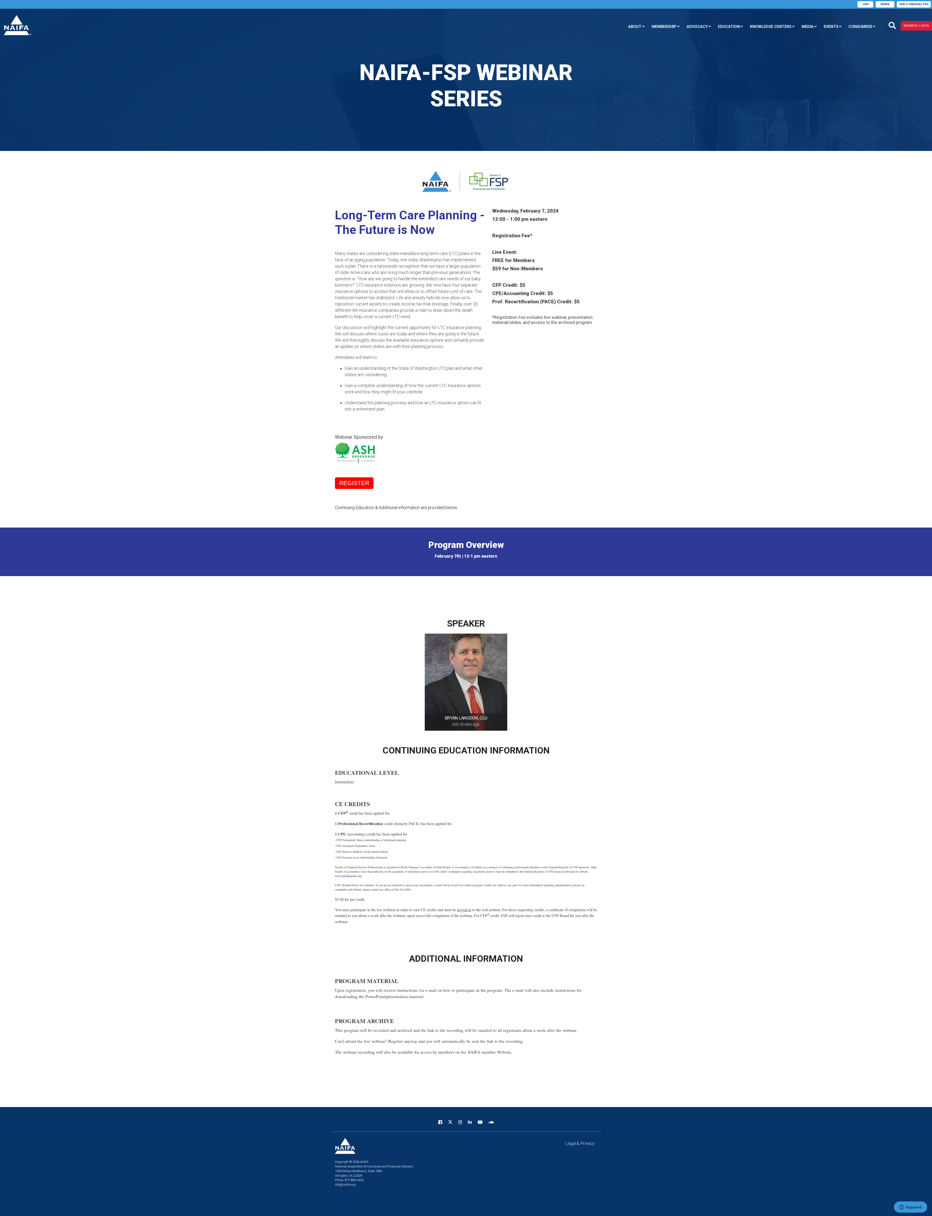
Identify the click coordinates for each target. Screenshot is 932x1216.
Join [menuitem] (865, 4)
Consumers (860, 26)
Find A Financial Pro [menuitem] (913, 4)
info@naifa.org (345, 1184)
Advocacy (697, 26)
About (634, 26)
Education (729, 26)
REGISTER (354, 483)
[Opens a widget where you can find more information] (910, 1207)
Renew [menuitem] (885, 4)
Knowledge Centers (770, 26)
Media (808, 26)
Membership (664, 26)
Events (831, 26)
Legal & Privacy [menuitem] (580, 1143)
